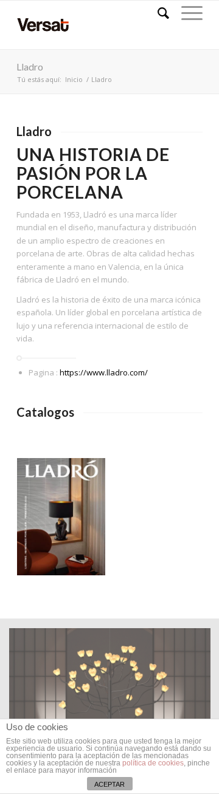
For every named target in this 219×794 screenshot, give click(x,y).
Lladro (29, 66)
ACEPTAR (109, 784)
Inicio (74, 79)
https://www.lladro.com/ (104, 372)
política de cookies (153, 763)
